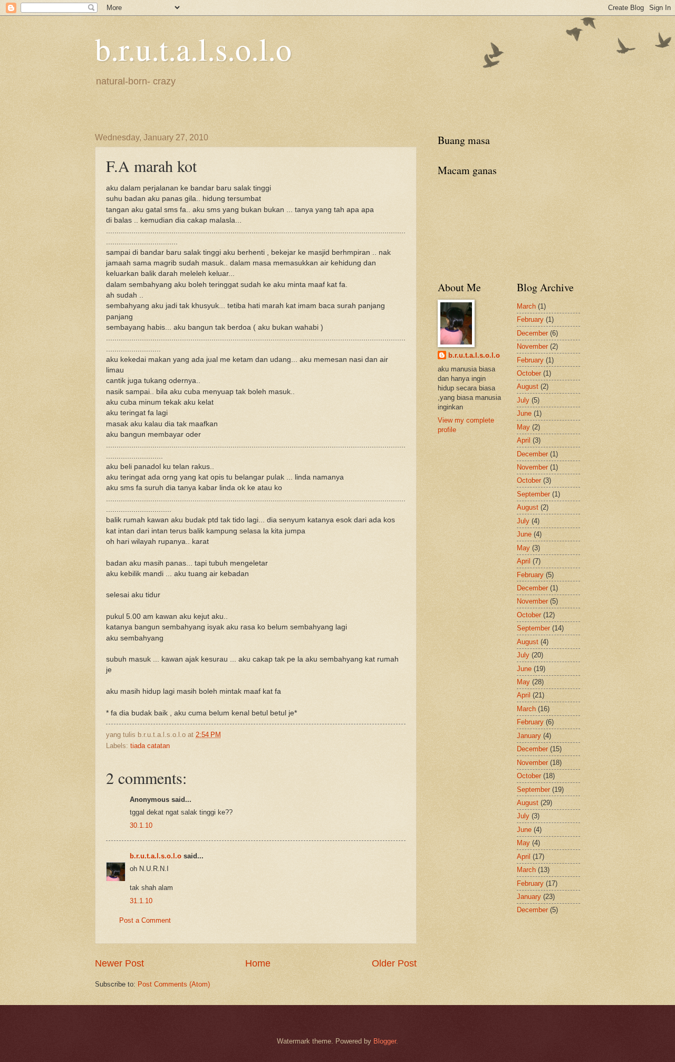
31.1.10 (141, 901)
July (523, 400)
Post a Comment (145, 920)
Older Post (394, 963)
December (532, 333)
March (526, 306)
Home (258, 963)
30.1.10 (141, 825)
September (533, 494)
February (530, 319)
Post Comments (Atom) (174, 984)
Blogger (384, 1041)
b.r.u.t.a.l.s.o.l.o (193, 48)
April (524, 440)
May (523, 427)
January (529, 736)
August (527, 386)
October (529, 373)
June (524, 413)
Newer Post (119, 963)
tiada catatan (150, 746)
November (532, 346)
